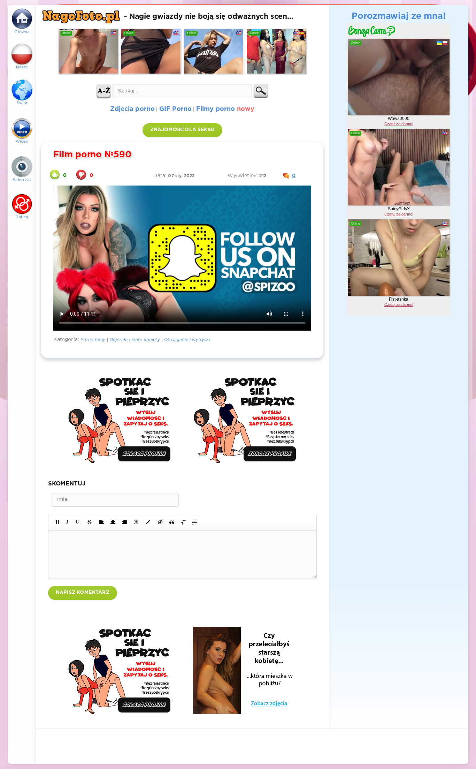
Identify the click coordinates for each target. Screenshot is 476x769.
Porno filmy (92, 340)
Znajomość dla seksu (182, 130)
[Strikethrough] (89, 522)
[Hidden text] (160, 522)
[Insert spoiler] (195, 522)
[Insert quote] (172, 522)
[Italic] (67, 522)
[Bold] (57, 522)
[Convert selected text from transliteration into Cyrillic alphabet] (183, 522)
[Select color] (148, 522)
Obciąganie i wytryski (187, 340)
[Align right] (124, 522)
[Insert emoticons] (136, 522)
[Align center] (113, 522)
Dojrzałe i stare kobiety (135, 340)
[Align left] (101, 522)
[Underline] (78, 522)
